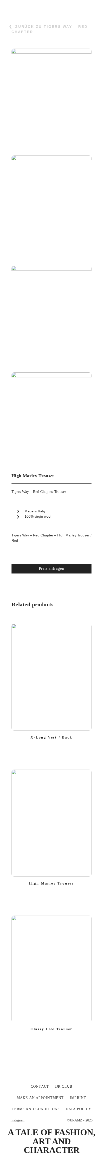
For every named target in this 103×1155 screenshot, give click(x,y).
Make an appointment (40, 1098)
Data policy (78, 1109)
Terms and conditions (36, 1109)
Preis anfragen (51, 568)
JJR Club (63, 1086)
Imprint (78, 1098)
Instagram (17, 1120)
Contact (40, 1086)
